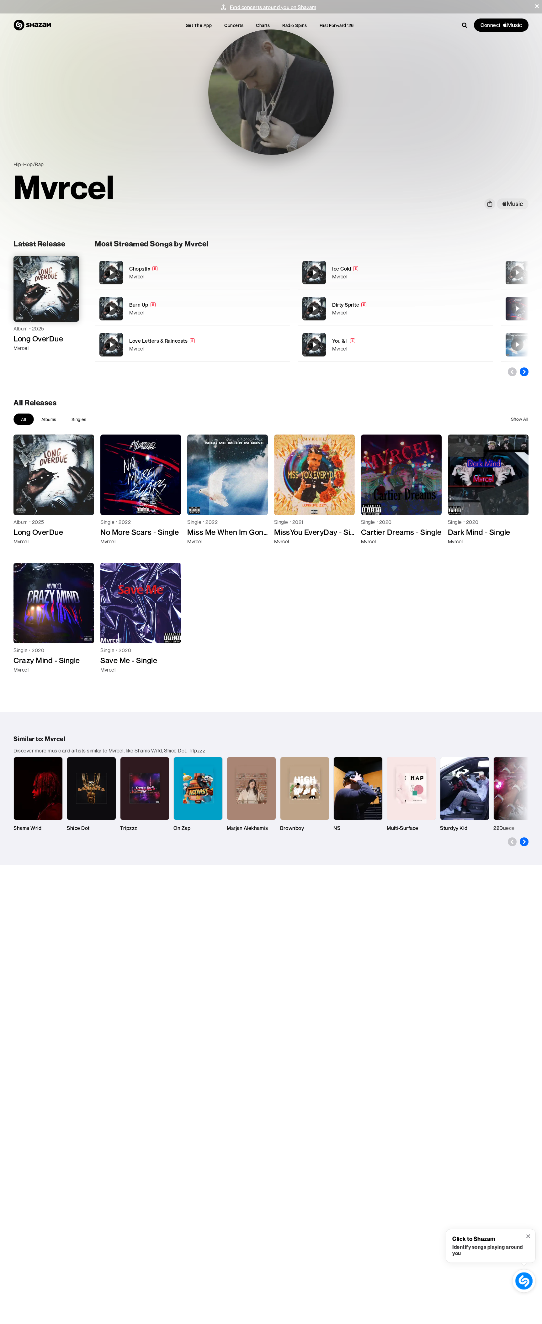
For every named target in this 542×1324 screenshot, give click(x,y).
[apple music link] (513, 203)
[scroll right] (524, 371)
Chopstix (139, 269)
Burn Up (138, 305)
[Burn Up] (192, 308)
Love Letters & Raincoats (158, 341)
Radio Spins (294, 25)
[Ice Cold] (395, 272)
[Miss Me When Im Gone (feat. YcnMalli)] (517, 344)
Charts (263, 25)
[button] (537, 6)
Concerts (233, 25)
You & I (340, 341)
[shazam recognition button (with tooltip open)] (524, 1281)
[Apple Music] (24, 359)
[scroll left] (512, 371)
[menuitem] (198, 25)
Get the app (199, 25)
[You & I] (395, 344)
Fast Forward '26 (337, 25)
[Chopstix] (192, 272)
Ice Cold (341, 269)
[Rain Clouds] (517, 272)
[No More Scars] (517, 308)
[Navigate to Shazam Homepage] (32, 25)
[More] (277, 272)
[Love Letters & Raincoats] (192, 344)
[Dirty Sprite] (395, 308)
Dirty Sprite (345, 305)
